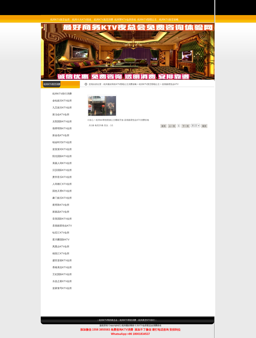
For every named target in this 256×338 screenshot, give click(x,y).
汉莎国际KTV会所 (62, 170)
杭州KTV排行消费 (62, 93)
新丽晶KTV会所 (60, 211)
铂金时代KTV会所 (62, 142)
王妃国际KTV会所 (62, 274)
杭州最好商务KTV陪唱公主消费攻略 (120, 84)
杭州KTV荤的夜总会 (108, 320)
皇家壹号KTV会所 (62, 288)
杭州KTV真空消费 (103, 19)
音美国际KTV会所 (62, 218)
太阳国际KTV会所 (62, 121)
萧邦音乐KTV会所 (62, 177)
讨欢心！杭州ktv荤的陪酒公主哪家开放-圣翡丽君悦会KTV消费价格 (118, 120)
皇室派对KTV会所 (62, 149)
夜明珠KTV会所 (60, 204)
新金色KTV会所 (60, 135)
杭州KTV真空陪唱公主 (149, 84)
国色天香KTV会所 (62, 190)
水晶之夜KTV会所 (62, 281)
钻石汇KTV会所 (60, 232)
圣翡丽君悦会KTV (170, 84)
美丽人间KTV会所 (62, 163)
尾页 (204, 126)
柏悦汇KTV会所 (60, 253)
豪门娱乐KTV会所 (62, 197)
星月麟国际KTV (60, 239)
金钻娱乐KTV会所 (62, 100)
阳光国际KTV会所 (62, 156)
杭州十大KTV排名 (81, 19)
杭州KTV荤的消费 (128, 320)
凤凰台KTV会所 (60, 246)
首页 (163, 126)
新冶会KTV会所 (60, 114)
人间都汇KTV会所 (62, 184)
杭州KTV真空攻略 (169, 19)
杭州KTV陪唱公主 (147, 19)
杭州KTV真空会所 (60, 19)
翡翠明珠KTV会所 (62, 128)
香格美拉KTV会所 (62, 267)
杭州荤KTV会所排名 (125, 19)
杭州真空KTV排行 (146, 320)
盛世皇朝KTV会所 (62, 260)
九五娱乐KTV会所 (62, 107)
